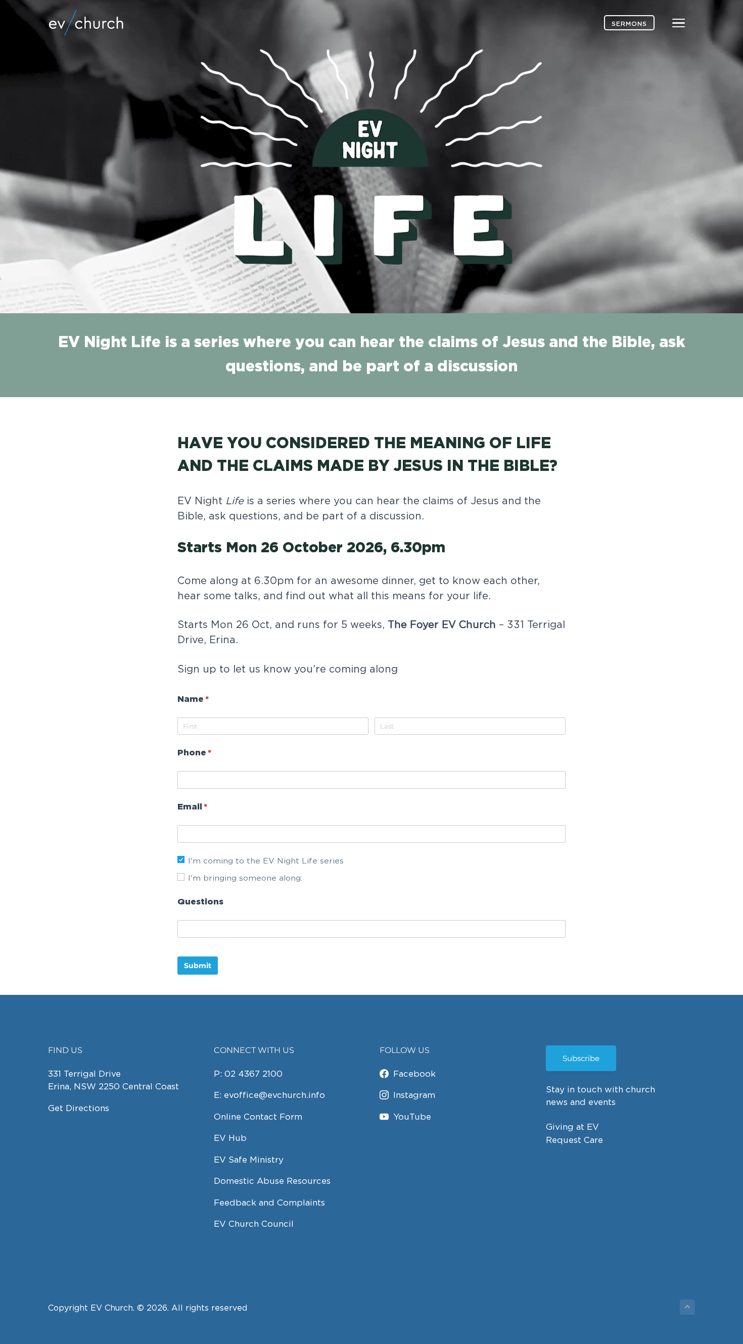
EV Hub (230, 1137)
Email (213, 807)
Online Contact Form (258, 1116)
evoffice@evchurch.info (274, 1094)
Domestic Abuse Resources (272, 1180)
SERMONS (629, 23)
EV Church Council (254, 1223)
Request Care (574, 1139)
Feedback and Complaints (269, 1202)
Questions (200, 902)
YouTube (412, 1116)
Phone (215, 753)
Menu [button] (666, 22)
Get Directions (78, 1108)
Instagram (414, 1094)
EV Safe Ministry (249, 1159)
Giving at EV (572, 1126)
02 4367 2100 (253, 1073)
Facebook (414, 1073)
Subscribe (581, 1058)
